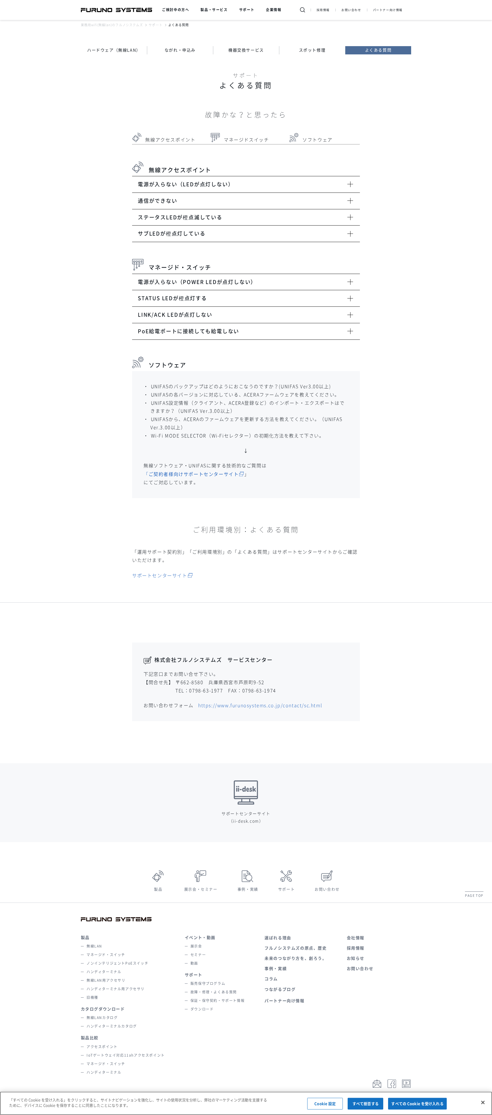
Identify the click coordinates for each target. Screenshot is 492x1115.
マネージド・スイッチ (106, 954)
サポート (155, 24)
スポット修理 (312, 50)
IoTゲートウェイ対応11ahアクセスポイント (126, 1055)
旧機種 (92, 997)
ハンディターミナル (104, 971)
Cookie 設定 (325, 1104)
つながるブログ (280, 989)
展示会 (196, 946)
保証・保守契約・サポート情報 (217, 1000)
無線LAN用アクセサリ (106, 980)
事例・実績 (247, 889)
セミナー (198, 954)
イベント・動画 (200, 938)
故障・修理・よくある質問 (213, 992)
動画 (194, 963)
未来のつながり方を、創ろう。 (296, 958)
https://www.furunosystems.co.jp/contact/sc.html (260, 705)
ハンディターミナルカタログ (112, 1026)
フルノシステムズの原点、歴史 (296, 948)
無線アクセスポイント (170, 140)
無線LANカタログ (102, 1017)
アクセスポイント (102, 1046)
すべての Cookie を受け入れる (417, 1104)
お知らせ (355, 958)
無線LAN (94, 946)
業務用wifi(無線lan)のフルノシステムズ (112, 24)
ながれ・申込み (180, 50)
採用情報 (323, 10)
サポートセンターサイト (159, 575)
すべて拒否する (365, 1104)
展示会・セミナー (201, 889)
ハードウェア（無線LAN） (114, 50)
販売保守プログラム (207, 983)
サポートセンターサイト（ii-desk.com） (246, 817)
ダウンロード (202, 1009)
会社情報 (355, 938)
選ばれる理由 (278, 938)
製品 (158, 889)
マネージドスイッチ (246, 140)
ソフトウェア (317, 140)
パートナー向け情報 (388, 10)
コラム (271, 979)
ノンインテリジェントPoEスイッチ (117, 963)
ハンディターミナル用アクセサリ (116, 989)
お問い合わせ (351, 10)
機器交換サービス (246, 50)
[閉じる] (483, 1102)
